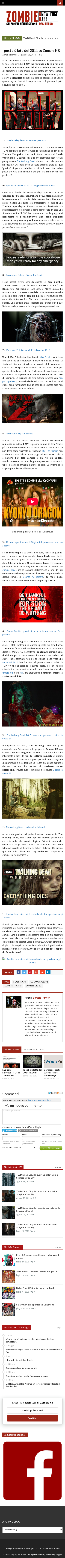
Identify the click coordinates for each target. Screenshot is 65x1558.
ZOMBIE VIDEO (33, 985)
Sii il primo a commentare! (39, 1100)
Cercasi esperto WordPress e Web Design (52, 1072)
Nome (5, 1135)
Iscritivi (32, 1418)
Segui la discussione (60, 1093)
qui (21, 672)
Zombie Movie (9, 570)
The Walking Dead (26, 161)
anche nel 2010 (10, 662)
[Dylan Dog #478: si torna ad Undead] (8, 1293)
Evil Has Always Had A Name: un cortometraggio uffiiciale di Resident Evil (33, 1385)
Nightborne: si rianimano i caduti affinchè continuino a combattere (30, 1340)
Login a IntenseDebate (9, 1130)
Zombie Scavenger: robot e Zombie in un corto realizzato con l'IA (34, 1350)
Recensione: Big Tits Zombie (19, 433)
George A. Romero (33, 577)
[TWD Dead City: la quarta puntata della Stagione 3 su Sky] (8, 1179)
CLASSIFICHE (20, 981)
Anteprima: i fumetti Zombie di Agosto (36, 1271)
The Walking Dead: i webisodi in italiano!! (25, 827)
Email (24, 1135)
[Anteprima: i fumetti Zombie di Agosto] (8, 1276)
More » (17, 38)
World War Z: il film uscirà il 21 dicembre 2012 (28, 350)
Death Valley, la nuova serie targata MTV (26, 140)
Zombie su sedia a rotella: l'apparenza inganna (27, 1376)
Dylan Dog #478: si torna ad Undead (35, 1288)
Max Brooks (45, 357)
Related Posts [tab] (12, 1049)
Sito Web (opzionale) (51, 1135)
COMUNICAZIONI (39, 981)
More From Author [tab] (34, 1049)
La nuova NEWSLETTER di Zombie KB (11, 1072)
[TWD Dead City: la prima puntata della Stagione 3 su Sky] (8, 1229)
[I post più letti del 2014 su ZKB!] (32, 1061)
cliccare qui (8, 672)
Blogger (59, 1555)
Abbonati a (7, 1147)
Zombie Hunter (10, 55)
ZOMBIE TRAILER (13, 985)
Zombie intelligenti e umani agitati (21, 1368)
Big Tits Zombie (50, 451)
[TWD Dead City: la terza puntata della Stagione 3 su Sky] (8, 1196)
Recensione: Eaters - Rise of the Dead (24, 275)
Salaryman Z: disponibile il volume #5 (35, 1304)
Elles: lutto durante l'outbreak (19, 1360)
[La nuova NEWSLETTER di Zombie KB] (11, 1061)
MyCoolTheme (20, 1555)
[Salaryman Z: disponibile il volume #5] (8, 1309)
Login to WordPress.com (28, 1130)
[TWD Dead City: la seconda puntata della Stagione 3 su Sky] (8, 1212)
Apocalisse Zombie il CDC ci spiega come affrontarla (30, 185)
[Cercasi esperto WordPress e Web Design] (53, 1061)
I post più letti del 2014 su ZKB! (32, 1071)
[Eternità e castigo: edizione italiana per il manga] (8, 1259)
